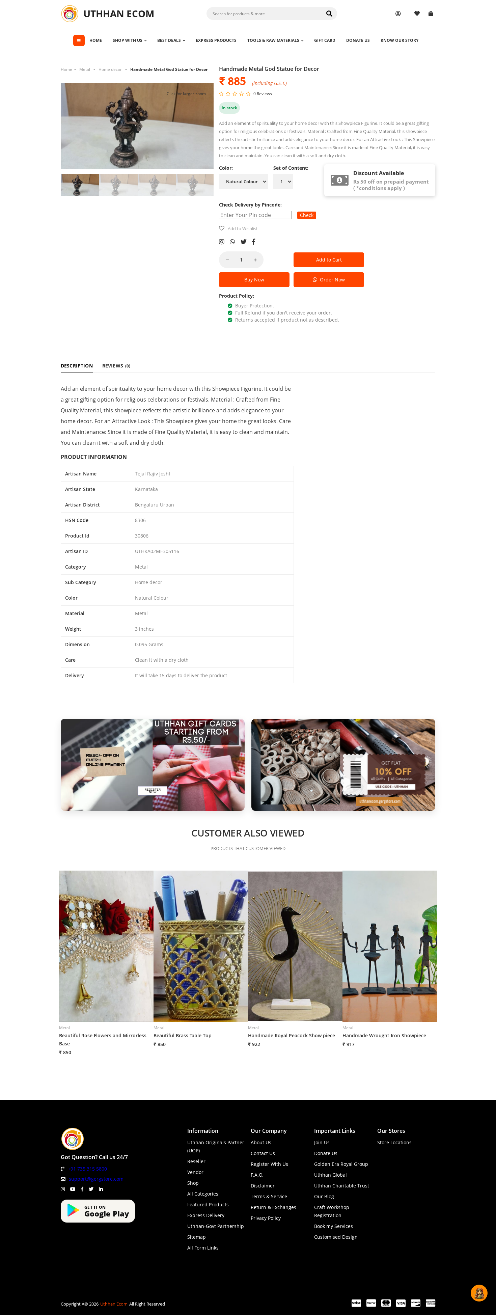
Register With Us (269, 1164)
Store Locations (394, 1142)
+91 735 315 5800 (87, 1169)
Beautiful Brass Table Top (183, 1035)
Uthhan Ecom (114, 1304)
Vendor (195, 1172)
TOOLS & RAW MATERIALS (273, 40)
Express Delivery (205, 1215)
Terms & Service (269, 1196)
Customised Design (336, 1237)
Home (66, 69)
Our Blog (324, 1196)
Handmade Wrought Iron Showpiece (384, 1035)
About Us (261, 1142)
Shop (193, 1183)
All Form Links (203, 1247)
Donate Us (325, 1153)
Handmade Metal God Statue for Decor (169, 69)
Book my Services (333, 1226)
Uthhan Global (330, 1175)
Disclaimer (263, 1185)
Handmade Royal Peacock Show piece (291, 1035)
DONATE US (358, 40)
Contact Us (263, 1153)
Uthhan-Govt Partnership (215, 1226)
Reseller (196, 1161)
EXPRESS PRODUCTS (216, 40)
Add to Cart (329, 259)
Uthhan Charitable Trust (341, 1185)
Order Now (331, 279)
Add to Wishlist (243, 228)
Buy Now (254, 279)
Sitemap (196, 1237)
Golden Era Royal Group (341, 1164)
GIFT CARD (324, 40)
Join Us (322, 1142)
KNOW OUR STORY (399, 40)
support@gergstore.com (96, 1179)
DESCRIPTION (77, 365)
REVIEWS (116, 365)
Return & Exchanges (273, 1207)
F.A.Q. (257, 1175)
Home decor (110, 69)
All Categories (202, 1193)
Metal (84, 69)
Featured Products (208, 1204)
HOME (95, 40)
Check (306, 215)
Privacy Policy (266, 1218)
